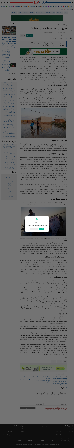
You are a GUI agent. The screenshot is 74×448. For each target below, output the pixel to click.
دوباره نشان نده (34, 229)
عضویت (41, 229)
